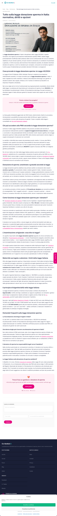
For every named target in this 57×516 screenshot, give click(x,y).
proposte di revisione (26, 362)
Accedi (53, 3)
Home (4, 9)
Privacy (31, 462)
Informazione (12, 9)
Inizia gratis (28, 106)
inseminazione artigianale (16, 238)
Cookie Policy (20, 513)
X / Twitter (4, 484)
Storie (3, 471)
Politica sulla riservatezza (27, 513)
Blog (7, 9)
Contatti (31, 458)
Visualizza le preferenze (28, 509)
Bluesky (4, 488)
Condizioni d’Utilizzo (36, 513)
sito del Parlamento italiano (19, 121)
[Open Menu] (2, 3)
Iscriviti (3, 454)
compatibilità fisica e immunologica (13, 228)
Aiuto (31, 454)
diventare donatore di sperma (13, 201)
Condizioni (32, 467)
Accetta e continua (28, 505)
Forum (3, 462)
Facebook (4, 480)
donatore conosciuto (47, 336)
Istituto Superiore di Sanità (20, 300)
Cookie (31, 471)
